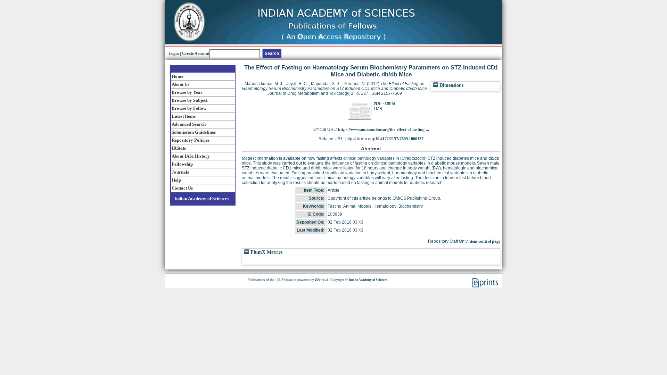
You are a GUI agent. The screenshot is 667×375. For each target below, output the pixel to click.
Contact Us (182, 188)
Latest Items (184, 116)
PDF (377, 103)
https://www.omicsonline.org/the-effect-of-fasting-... (383, 129)
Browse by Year (187, 92)
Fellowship (182, 164)
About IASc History (191, 156)
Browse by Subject (189, 100)
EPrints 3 (321, 280)
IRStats (179, 148)
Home (177, 76)
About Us (180, 84)
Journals (180, 172)
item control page (485, 241)
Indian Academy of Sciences (201, 198)
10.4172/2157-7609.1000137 (399, 138)
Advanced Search (189, 124)
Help (176, 180)
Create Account (195, 53)
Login (173, 53)
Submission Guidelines (194, 132)
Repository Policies (190, 140)
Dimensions (450, 85)
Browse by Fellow (189, 108)
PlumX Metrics (265, 252)
